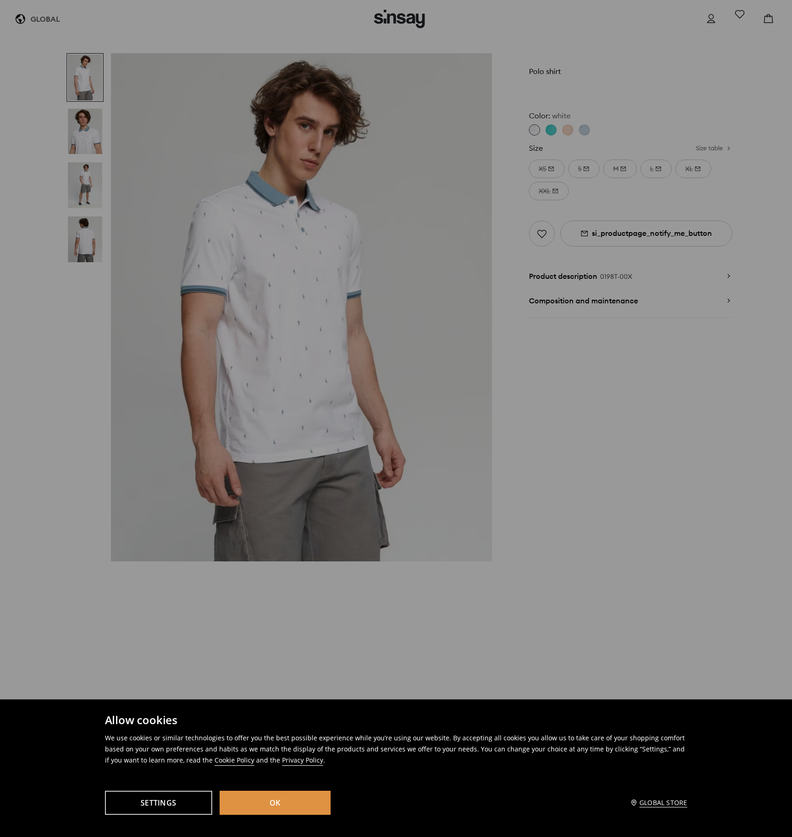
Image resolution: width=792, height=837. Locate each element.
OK (275, 803)
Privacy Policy (302, 760)
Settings (158, 803)
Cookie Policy (234, 760)
